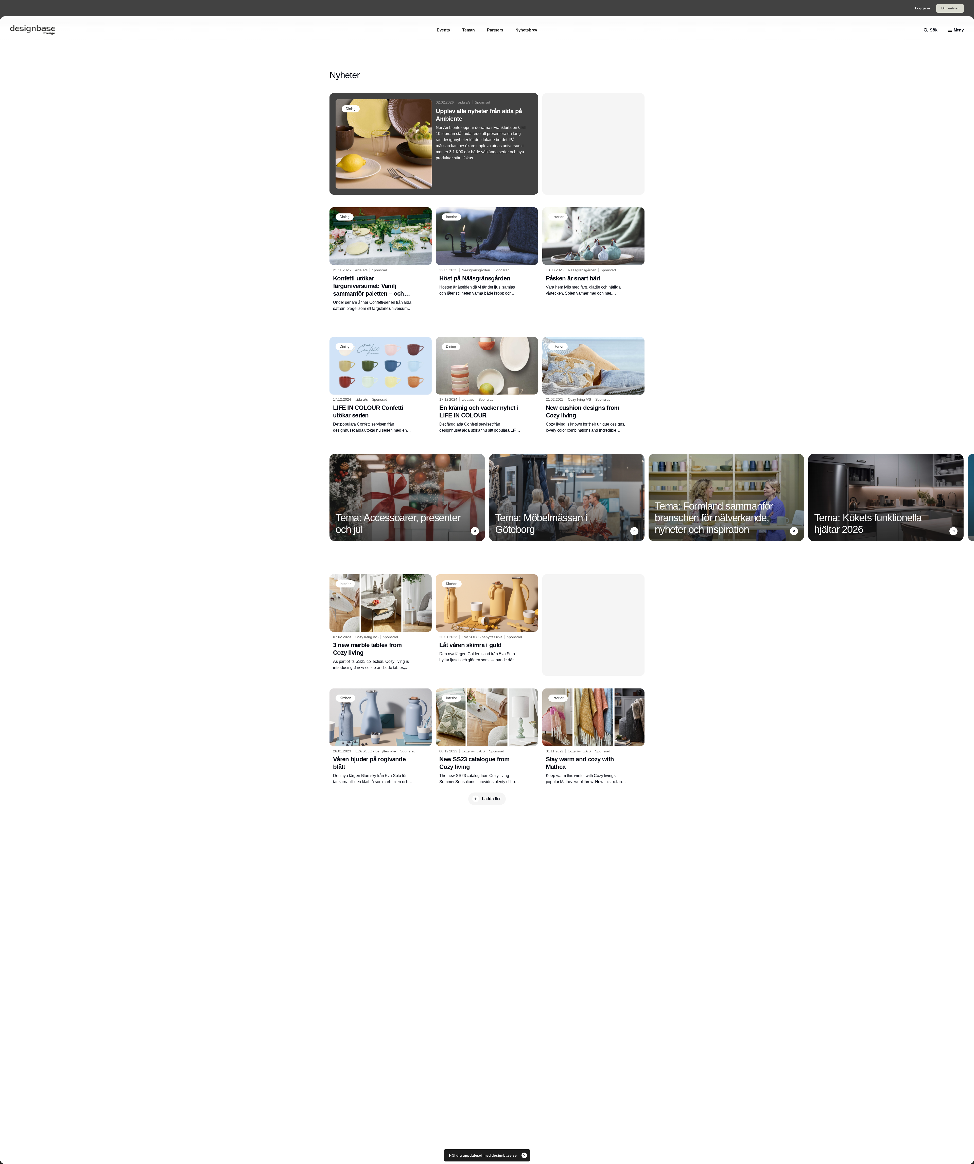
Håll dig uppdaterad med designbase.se (483, 1155)
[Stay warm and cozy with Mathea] (593, 736)
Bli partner (950, 8)
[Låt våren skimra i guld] (487, 618)
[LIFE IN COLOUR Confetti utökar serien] (380, 385)
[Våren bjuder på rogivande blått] (380, 736)
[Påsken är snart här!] (593, 251)
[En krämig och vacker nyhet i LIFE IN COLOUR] (487, 385)
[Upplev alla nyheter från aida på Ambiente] (433, 144)
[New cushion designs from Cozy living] (593, 385)
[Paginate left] (333, 497)
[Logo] (32, 30)
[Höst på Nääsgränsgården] (487, 251)
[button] (475, 531)
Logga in (922, 8)
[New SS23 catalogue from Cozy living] (487, 736)
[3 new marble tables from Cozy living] (380, 622)
